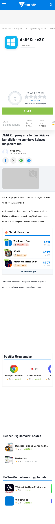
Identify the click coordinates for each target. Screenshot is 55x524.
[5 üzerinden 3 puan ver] (35, 96)
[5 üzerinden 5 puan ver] (44, 96)
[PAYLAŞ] (6, 162)
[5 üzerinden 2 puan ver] (31, 96)
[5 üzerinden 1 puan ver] (26, 96)
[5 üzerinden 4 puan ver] (40, 96)
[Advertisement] (27, 70)
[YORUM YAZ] (29, 162)
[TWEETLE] (14, 162)
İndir (27, 110)
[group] (27, 179)
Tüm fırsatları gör (27, 271)
